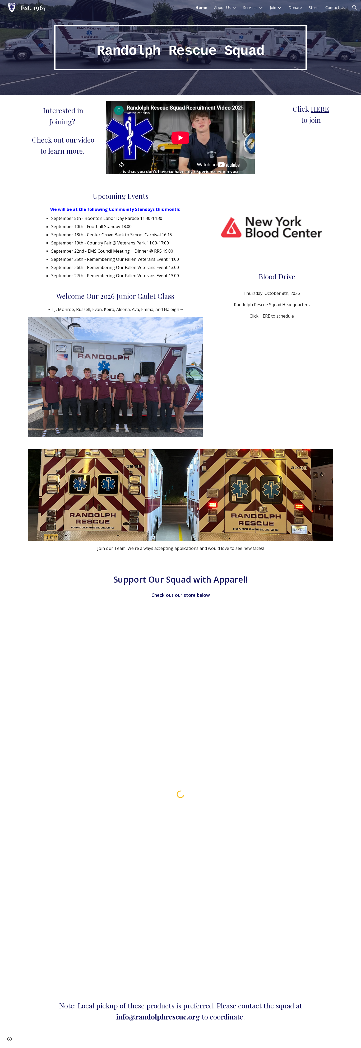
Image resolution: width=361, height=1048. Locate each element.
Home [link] (201, 7)
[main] (180, 47)
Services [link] (250, 7)
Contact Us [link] (335, 7)
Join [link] (273, 7)
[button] (354, 7)
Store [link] (313, 7)
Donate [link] (295, 7)
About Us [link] (222, 7)
